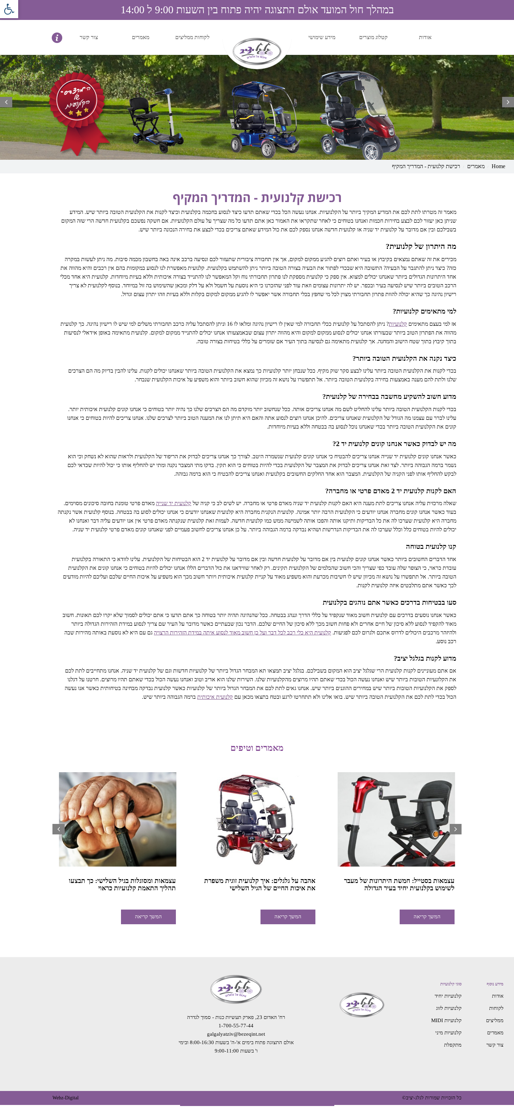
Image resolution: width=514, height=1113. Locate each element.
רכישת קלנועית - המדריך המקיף (426, 166)
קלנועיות (398, 324)
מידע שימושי (321, 37)
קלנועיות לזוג (449, 1008)
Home (498, 166)
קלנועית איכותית (215, 697)
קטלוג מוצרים (373, 37)
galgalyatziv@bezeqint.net (236, 1034)
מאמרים (140, 37)
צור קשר (89, 37)
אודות (425, 37)
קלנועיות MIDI (446, 1020)
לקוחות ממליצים (192, 37)
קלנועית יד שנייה (173, 503)
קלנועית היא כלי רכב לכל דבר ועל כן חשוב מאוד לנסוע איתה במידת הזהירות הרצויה (242, 633)
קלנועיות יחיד (448, 996)
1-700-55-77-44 (236, 1025)
